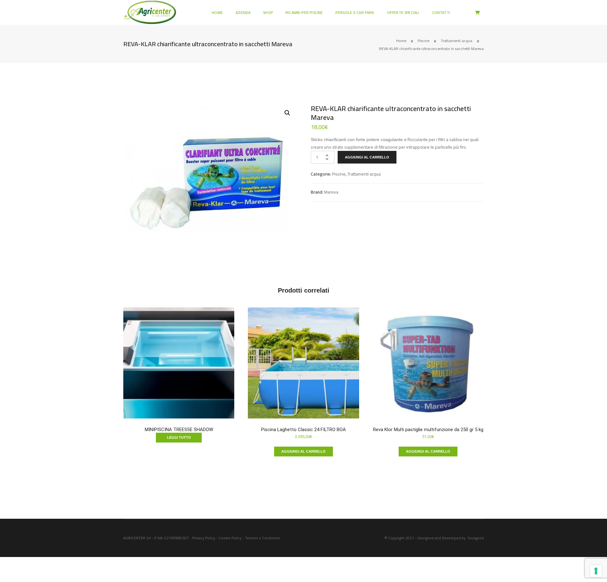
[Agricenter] (150, 12)
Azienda (243, 12)
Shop (268, 12)
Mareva (331, 192)
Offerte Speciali (403, 12)
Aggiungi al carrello (367, 157)
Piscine (423, 40)
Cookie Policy (230, 538)
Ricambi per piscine (304, 12)
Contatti (441, 12)
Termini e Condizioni (262, 538)
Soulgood (476, 538)
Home (217, 12)
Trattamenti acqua (456, 40)
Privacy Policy (203, 538)
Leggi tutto (179, 437)
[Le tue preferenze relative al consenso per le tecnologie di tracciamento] (596, 571)
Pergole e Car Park (354, 12)
